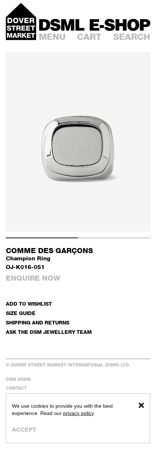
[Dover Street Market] (21, 21)
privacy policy (78, 413)
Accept (24, 429)
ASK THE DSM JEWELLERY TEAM (49, 332)
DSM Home (18, 379)
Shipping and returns (37, 322)
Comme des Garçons (49, 250)
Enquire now (33, 278)
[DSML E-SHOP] (94, 25)
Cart (89, 37)
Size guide (21, 313)
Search (131, 37)
